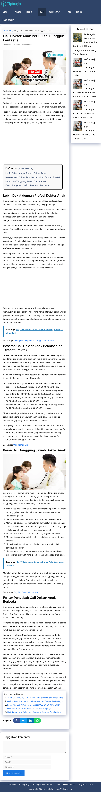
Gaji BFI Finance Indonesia (26, 592)
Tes (69, 12)
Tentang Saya (24, 784)
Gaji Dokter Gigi (20, 445)
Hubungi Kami (39, 784)
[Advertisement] (34, 143)
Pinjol (18, 12)
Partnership (8, 20)
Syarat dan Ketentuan (66, 784)
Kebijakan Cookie (85, 784)
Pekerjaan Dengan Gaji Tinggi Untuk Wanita (34, 340)
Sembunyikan (25, 168)
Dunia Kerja (54, 12)
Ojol (4, 12)
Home (6, 30)
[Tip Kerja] (11, 4)
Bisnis (79, 12)
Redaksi (50, 784)
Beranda (12, 784)
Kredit (29, 12)
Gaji (42, 12)
